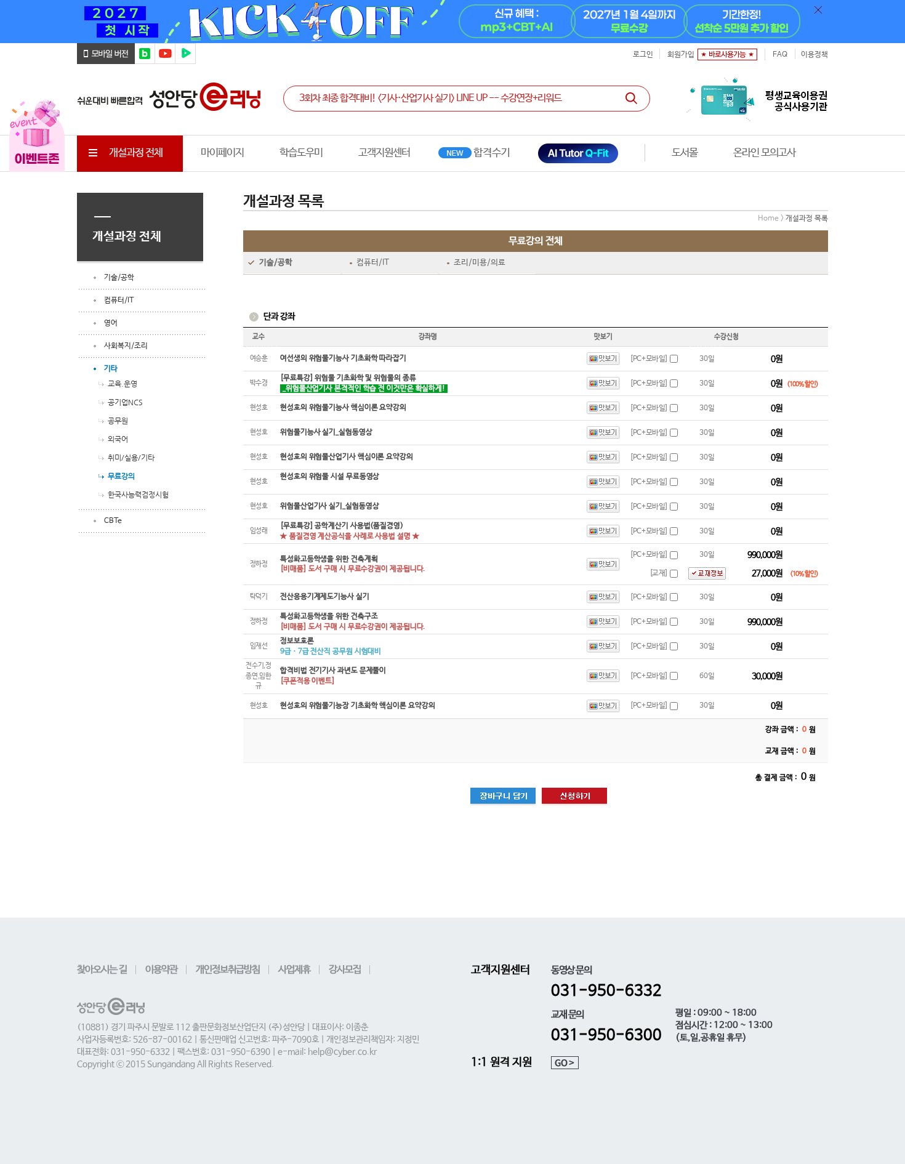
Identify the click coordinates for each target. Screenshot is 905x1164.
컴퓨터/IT (119, 300)
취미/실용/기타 (131, 457)
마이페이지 (222, 153)
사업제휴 (294, 970)
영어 (111, 323)
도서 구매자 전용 (765, 153)
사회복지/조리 (126, 346)
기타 (111, 369)
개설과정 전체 (136, 153)
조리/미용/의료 (479, 262)
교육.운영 (122, 383)
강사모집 (345, 970)
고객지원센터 (384, 153)
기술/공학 (119, 277)
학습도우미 (301, 153)
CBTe (113, 521)
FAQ (780, 55)
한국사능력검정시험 (138, 494)
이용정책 (814, 55)
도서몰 (685, 153)
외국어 (118, 439)
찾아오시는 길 (102, 970)
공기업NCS (125, 402)
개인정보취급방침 (228, 970)
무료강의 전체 (536, 241)
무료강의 (121, 476)
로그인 (643, 55)
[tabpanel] (452, 21)
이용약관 (161, 970)
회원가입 (680, 55)
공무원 (118, 420)
